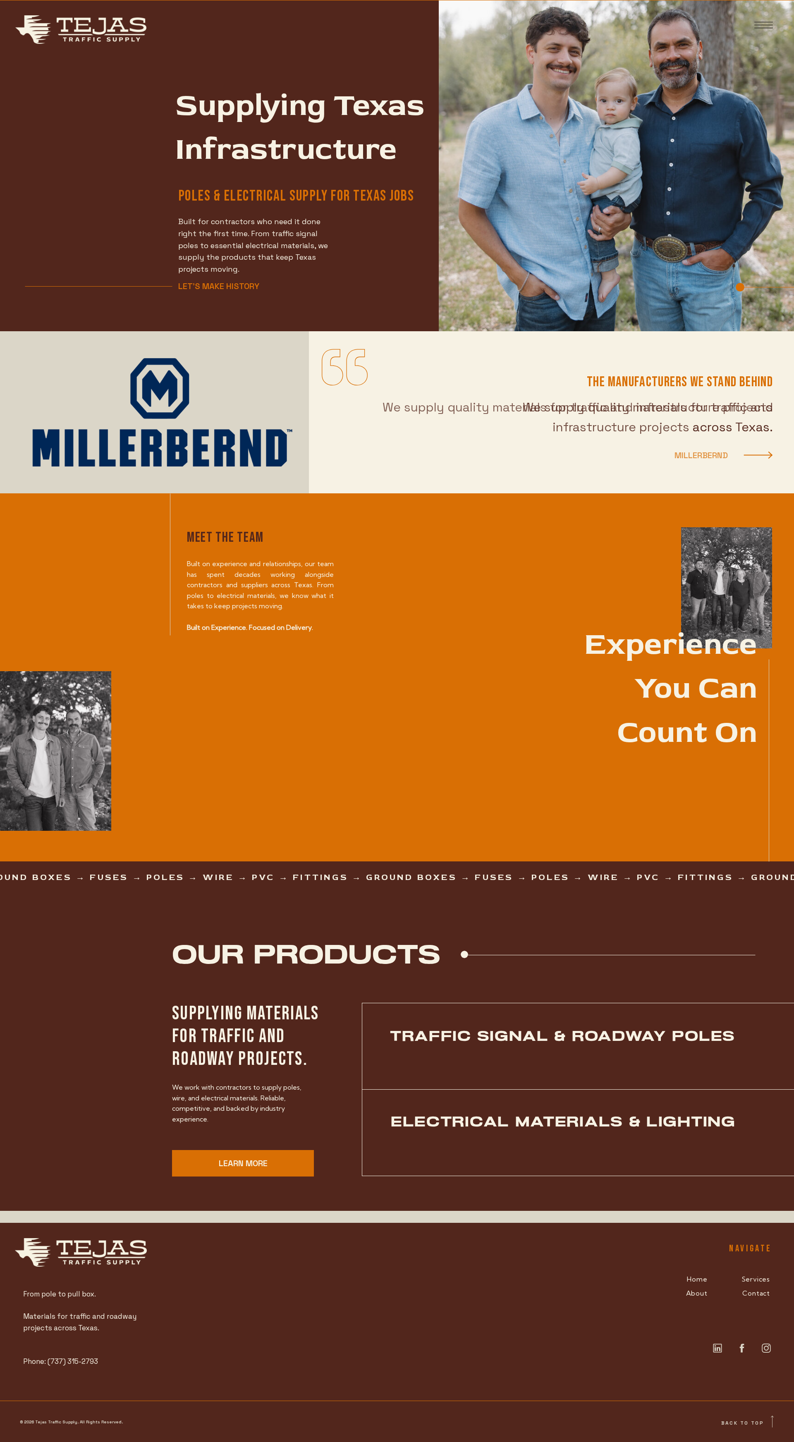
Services (755, 1279)
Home (697, 1279)
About (697, 1293)
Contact (756, 1293)
